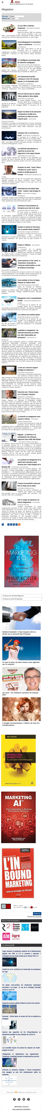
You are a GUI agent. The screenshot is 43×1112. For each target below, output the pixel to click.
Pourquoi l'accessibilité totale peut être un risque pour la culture (29, 484)
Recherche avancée (34, 917)
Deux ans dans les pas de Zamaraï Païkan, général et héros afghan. (29, 95)
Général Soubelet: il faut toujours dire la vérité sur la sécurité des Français (19, 633)
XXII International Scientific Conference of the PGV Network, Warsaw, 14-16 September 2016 (28, 78)
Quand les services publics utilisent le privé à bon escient (21, 1003)
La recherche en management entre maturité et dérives (29, 417)
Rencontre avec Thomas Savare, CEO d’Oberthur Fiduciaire (28, 393)
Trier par (5, 16)
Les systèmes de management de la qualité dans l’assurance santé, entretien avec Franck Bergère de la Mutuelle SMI (21, 463)
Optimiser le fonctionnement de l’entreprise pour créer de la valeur (28, 206)
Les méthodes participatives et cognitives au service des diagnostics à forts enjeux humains (29, 150)
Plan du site (10, 1092)
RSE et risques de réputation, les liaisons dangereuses (28, 501)
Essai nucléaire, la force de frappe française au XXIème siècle (29, 281)
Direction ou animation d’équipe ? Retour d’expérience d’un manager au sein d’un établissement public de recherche (21, 1072)
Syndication (20, 1092)
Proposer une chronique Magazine (13, 596)
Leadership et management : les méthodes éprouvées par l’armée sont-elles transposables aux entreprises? (28, 334)
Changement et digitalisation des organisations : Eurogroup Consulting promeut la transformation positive (21, 1055)
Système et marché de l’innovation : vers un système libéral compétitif (29, 228)
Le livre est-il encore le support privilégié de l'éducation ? (28, 368)
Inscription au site (31, 1092)
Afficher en (6, 18)
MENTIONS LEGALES (22, 1107)
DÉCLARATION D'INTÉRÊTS (22, 1109)
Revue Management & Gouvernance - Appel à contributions (29, 43)
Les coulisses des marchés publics (29, 314)
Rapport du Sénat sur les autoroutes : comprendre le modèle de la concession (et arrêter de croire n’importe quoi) (29, 115)
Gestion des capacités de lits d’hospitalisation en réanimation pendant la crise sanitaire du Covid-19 (21, 1033)
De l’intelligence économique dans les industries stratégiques (29, 61)
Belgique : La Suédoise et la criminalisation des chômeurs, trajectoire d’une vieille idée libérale (29, 436)
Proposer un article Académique (12, 599)
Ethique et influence (24, 245)
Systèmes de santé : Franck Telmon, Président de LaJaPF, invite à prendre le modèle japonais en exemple (29, 171)
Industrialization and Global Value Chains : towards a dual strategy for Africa (29, 190)
